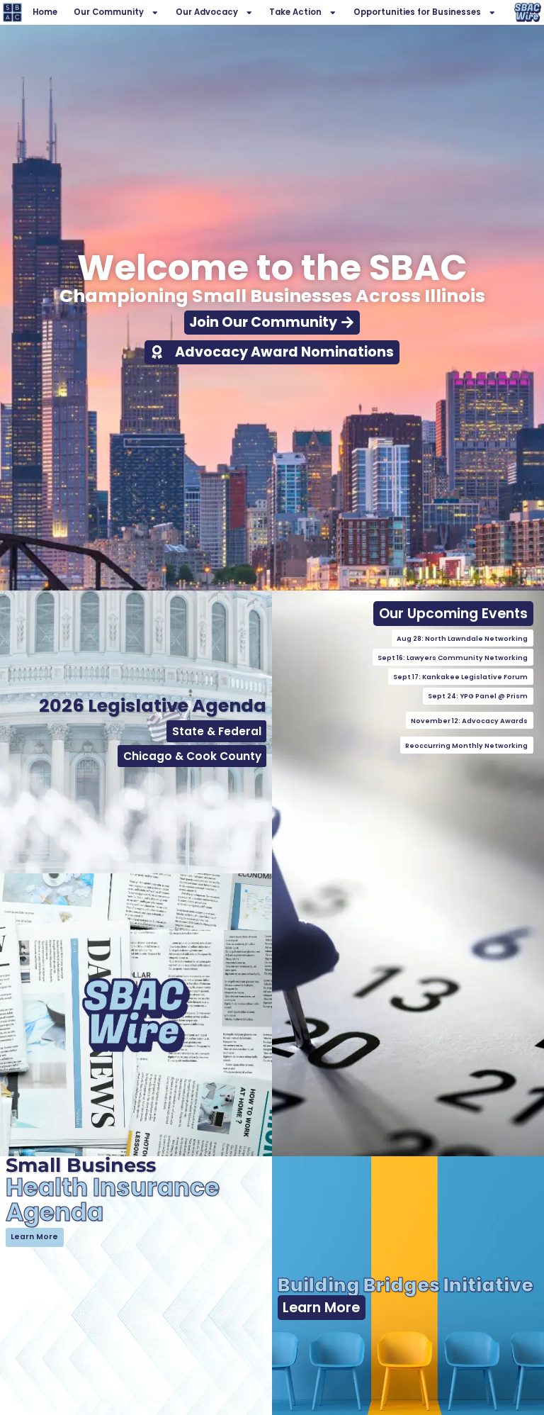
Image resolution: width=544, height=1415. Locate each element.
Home (45, 12)
